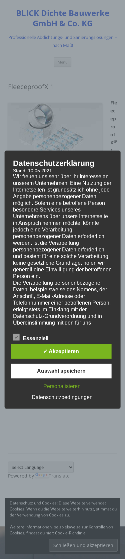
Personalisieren (62, 386)
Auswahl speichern (61, 371)
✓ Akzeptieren (61, 351)
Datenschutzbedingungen (62, 397)
